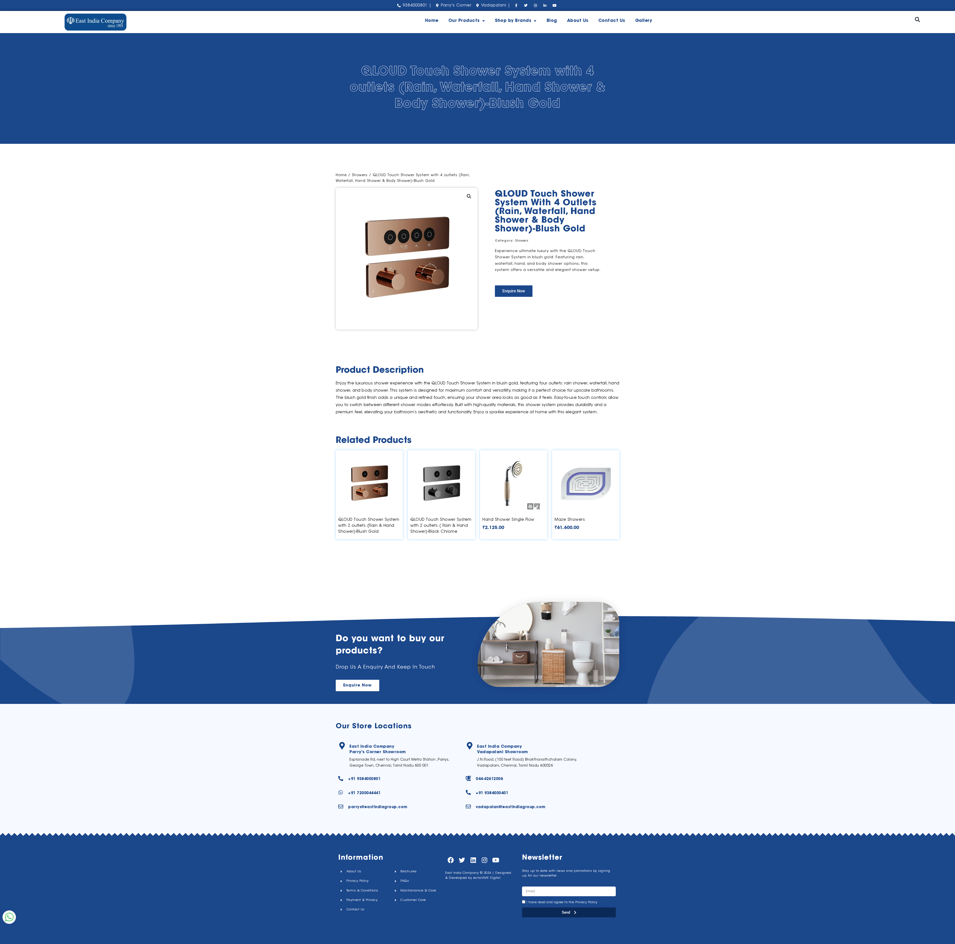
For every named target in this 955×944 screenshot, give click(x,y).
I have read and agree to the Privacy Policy (562, 902)
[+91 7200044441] (340, 792)
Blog (552, 21)
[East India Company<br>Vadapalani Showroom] (469, 745)
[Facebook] (450, 860)
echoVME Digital (487, 878)
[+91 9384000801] (340, 778)
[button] (917, 19)
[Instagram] (484, 860)
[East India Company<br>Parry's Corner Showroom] (342, 745)
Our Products (464, 21)
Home (431, 21)
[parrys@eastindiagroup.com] (340, 806)
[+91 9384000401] (468, 792)
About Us (577, 21)
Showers (360, 175)
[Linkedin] (473, 860)
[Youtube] (495, 860)
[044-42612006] (468, 778)
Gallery (643, 21)
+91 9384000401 (492, 793)
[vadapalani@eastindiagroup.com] (468, 806)
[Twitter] (462, 860)
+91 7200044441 (364, 793)
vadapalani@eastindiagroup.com (510, 807)
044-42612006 (489, 779)
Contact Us (611, 21)
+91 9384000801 (364, 779)
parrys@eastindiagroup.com (377, 807)
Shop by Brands (513, 21)
